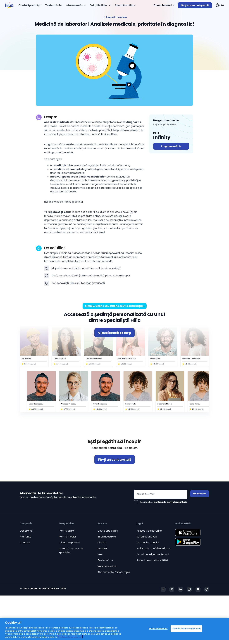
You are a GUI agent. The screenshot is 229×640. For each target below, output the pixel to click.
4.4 (154, 364)
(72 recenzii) (63, 364)
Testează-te (105, 560)
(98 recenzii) (95, 364)
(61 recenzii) (166, 409)
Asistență (25, 536)
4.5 (25, 364)
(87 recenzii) (160, 364)
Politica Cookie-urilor (149, 531)
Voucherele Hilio (107, 566)
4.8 (121, 364)
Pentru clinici (66, 531)
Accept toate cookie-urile (186, 628)
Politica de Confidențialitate (153, 548)
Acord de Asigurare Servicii (152, 554)
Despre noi (26, 531)
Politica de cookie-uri (70, 636)
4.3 (89, 364)
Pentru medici (67, 536)
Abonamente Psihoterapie (114, 572)
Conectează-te (163, 5)
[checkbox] (160, 502)
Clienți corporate (69, 542)
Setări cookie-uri (146, 536)
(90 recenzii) (31, 364)
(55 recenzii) (127, 364)
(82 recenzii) (38, 409)
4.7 (57, 364)
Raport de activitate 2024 (152, 560)
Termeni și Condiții (147, 542)
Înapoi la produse (116, 17)
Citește (102, 542)
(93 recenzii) (135, 409)
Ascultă (102, 548)
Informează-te (107, 536)
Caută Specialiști (108, 531)
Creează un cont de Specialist (71, 550)
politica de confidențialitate (170, 502)
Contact (25, 542)
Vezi (100, 554)
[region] (114, 629)
